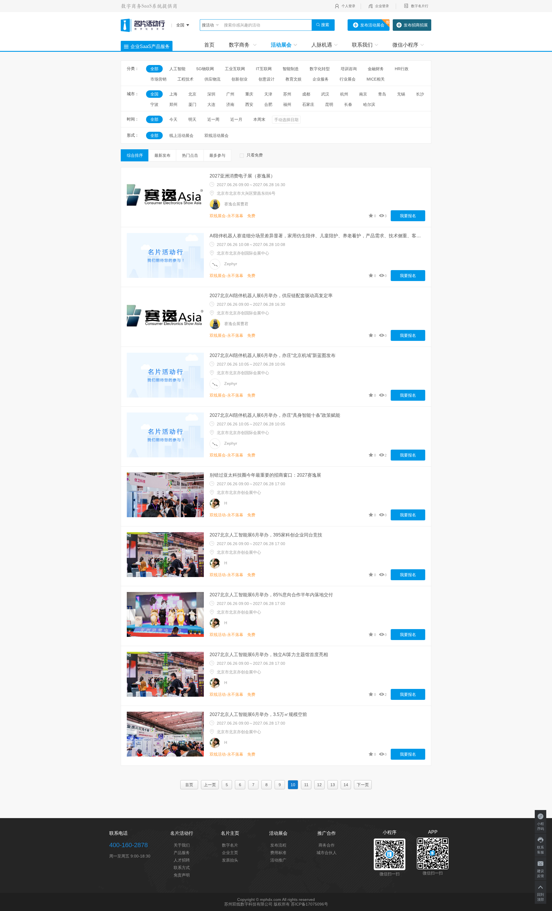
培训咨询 (349, 68)
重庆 (249, 94)
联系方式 (182, 867)
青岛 (382, 94)
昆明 (329, 104)
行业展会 (348, 79)
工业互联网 (235, 68)
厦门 (192, 104)
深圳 (211, 94)
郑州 (173, 104)
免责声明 (182, 875)
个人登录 (348, 6)
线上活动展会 (181, 135)
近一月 (236, 119)
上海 (173, 94)
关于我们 (182, 845)
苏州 (287, 94)
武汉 (325, 94)
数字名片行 (419, 6)
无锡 (401, 94)
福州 (287, 104)
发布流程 (278, 845)
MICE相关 (376, 79)
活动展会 (281, 45)
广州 (230, 94)
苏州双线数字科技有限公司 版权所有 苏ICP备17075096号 (276, 904)
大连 (211, 104)
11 (306, 784)
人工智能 (177, 68)
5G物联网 (205, 68)
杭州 (344, 94)
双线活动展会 (216, 135)
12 (319, 784)
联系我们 (362, 45)
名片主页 (230, 833)
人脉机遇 (321, 45)
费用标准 (278, 852)
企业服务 (321, 79)
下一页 (363, 784)
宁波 (154, 104)
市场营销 (158, 79)
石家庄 (308, 104)
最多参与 (217, 155)
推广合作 (326, 833)
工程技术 (185, 79)
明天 (192, 119)
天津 (268, 94)
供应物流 (212, 79)
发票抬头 (230, 860)
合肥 (268, 104)
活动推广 (278, 860)
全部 (154, 68)
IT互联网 (264, 68)
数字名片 (230, 845)
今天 (173, 119)
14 (346, 784)
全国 (154, 94)
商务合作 (327, 845)
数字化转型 (320, 68)
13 (332, 784)
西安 (249, 104)
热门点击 (190, 155)
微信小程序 (405, 45)
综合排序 (135, 155)
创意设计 (266, 79)
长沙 (420, 94)
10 (293, 784)
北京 (192, 94)
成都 (306, 94)
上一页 (210, 784)
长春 (348, 104)
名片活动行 (181, 833)
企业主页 (230, 852)
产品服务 (182, 852)
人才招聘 (182, 860)
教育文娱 (293, 79)
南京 (363, 94)
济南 (230, 104)
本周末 (259, 119)
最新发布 (162, 155)
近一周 (213, 119)
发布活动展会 (372, 25)
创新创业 (239, 79)
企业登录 (382, 6)
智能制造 (291, 68)
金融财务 (376, 68)
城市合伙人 (327, 852)
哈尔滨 (369, 104)
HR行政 (404, 68)
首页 (209, 45)
